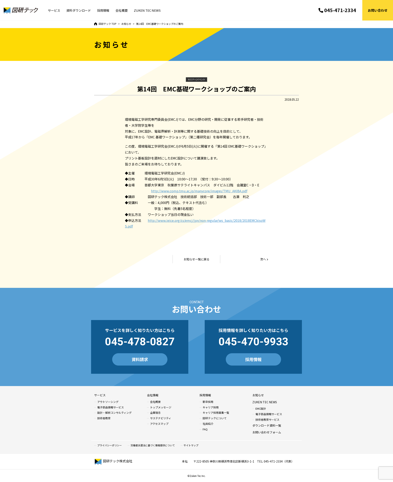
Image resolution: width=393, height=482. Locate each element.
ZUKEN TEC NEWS (147, 10)
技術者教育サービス (267, 420)
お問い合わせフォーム (266, 432)
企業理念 (155, 413)
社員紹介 (208, 424)
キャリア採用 (211, 407)
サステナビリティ (160, 418)
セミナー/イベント (196, 79)
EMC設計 (260, 408)
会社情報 (152, 395)
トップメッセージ (160, 407)
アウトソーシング (108, 402)
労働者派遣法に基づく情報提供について (153, 445)
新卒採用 (208, 402)
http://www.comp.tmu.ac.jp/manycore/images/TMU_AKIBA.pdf (199, 190)
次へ (263, 259)
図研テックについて (215, 418)
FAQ (205, 429)
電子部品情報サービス (110, 407)
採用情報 (103, 10)
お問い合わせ (377, 10)
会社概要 (121, 10)
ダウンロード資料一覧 (266, 425)
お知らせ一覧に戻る (196, 259)
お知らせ (258, 395)
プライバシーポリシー (109, 445)
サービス (54, 10)
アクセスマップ (159, 424)
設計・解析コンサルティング (114, 413)
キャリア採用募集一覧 (216, 413)
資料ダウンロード (78, 10)
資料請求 (140, 359)
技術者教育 (104, 418)
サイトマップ (191, 445)
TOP (107, 23)
